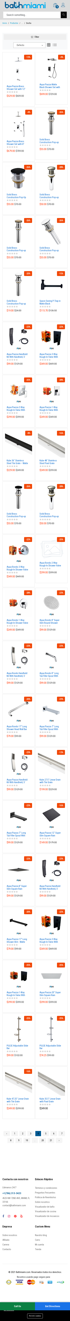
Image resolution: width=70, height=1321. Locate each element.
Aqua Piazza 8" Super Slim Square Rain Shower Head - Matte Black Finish (17, 887)
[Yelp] (21, 1216)
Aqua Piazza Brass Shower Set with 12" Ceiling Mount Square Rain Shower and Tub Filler (16, 87)
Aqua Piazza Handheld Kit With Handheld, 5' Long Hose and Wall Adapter (17, 781)
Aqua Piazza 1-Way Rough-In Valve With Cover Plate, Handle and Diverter (50, 408)
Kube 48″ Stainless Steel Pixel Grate (48, 462)
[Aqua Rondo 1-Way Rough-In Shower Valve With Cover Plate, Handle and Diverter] (18, 603)
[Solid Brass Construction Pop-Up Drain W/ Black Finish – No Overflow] (18, 178)
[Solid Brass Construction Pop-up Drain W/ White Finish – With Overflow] (18, 284)
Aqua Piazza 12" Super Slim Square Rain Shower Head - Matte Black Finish (50, 834)
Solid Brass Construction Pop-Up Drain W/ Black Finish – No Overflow (17, 196)
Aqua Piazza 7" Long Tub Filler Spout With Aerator (49, 728)
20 (43, 1140)
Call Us (17, 1306)
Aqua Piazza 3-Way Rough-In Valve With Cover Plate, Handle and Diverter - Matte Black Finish (50, 940)
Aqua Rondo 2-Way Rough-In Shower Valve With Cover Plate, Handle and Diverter (50, 564)
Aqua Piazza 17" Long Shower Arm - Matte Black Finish (17, 940)
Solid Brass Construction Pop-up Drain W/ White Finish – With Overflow (17, 302)
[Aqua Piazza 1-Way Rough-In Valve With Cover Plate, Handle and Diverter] (51, 390)
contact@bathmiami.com (14, 1205)
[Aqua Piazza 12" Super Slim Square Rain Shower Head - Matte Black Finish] (51, 816)
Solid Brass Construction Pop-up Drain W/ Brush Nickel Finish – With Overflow (50, 515)
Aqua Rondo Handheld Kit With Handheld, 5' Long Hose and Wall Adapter (17, 674)
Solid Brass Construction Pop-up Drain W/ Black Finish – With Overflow (17, 515)
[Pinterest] (15, 1216)
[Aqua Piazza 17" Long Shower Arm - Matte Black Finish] (18, 922)
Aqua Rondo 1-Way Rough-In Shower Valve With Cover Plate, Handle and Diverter (17, 621)
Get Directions (52, 1306)
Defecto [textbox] (20, 45)
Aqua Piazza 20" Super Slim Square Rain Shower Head (50, 994)
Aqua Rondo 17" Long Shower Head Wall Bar (17, 728)
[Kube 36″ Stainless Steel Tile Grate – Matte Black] (18, 444)
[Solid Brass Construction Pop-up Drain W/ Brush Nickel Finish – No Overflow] (51, 178)
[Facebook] (3, 1216)
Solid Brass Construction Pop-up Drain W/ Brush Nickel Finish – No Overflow (49, 196)
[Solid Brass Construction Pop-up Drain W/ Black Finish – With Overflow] (18, 497)
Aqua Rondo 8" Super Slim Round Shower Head (49, 621)
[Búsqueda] (64, 15)
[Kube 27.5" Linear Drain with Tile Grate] (51, 763)
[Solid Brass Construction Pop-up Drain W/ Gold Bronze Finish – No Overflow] (18, 231)
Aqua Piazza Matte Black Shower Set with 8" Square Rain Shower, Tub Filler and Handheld (50, 86)
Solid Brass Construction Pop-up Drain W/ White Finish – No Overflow (50, 249)
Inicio (4, 23)
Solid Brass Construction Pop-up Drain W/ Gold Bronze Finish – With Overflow (50, 141)
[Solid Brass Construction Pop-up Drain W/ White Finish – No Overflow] (51, 231)
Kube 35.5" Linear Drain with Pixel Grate (50, 1100)
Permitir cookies (35, 1316)
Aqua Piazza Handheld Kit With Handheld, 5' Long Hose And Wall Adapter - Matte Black (17, 355)
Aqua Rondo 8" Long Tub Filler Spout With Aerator (49, 674)
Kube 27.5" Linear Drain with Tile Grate (50, 781)
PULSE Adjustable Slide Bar (17, 1047)
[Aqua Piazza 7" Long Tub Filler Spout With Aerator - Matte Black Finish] (18, 816)
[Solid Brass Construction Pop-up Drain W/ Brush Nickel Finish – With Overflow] (51, 497)
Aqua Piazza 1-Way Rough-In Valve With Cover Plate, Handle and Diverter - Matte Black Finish (17, 994)
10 (27, 1140)
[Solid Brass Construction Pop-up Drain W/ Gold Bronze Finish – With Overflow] (51, 123)
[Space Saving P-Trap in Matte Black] (51, 284)
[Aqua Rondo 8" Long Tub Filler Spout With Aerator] (51, 656)
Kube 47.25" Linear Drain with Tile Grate (18, 1100)
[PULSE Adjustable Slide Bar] (18, 1029)
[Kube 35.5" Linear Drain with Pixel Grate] (51, 1082)
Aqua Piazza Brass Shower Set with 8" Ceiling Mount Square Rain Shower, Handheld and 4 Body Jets (17, 143)
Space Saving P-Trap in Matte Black (50, 302)
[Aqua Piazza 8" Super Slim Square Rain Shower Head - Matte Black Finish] (18, 869)
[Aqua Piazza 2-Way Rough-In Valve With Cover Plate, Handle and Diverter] (18, 390)
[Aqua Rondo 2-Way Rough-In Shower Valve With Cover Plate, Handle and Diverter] (51, 548)
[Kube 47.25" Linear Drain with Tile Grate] (18, 1082)
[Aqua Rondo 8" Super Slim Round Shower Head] (51, 603)
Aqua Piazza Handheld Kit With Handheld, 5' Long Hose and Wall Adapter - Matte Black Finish (50, 887)
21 (51, 1140)
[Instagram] (9, 1216)
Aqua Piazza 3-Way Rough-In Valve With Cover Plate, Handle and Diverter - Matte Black (50, 355)
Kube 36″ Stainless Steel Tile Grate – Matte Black (17, 462)
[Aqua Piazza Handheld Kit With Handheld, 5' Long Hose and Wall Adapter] (18, 763)
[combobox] (29, 45)
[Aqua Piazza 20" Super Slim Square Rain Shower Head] (51, 976)
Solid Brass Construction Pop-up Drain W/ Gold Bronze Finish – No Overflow (16, 249)
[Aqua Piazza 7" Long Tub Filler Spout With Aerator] (51, 710)
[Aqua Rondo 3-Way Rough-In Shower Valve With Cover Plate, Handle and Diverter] (18, 550)
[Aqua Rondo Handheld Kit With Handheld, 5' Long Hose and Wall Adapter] (18, 656)
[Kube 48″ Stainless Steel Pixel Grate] (51, 444)
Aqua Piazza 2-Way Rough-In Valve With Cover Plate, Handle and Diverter (17, 408)
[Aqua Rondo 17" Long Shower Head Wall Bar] (18, 710)
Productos (14, 23)
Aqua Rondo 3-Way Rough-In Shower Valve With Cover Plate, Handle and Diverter (17, 568)
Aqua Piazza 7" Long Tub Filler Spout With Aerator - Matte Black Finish (16, 834)
